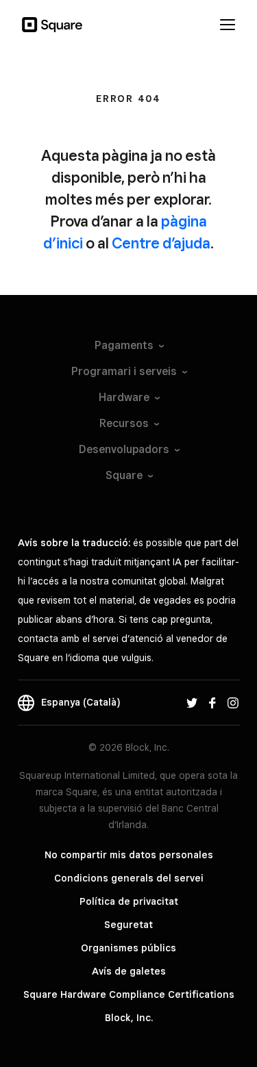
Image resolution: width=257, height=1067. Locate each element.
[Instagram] (233, 702)
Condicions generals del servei (129, 878)
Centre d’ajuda (161, 243)
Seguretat (128, 924)
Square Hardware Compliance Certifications (128, 994)
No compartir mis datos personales (129, 854)
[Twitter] (192, 702)
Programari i (124, 371)
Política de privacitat (128, 901)
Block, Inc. (129, 1017)
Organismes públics (128, 947)
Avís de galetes (129, 971)
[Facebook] (212, 702)
